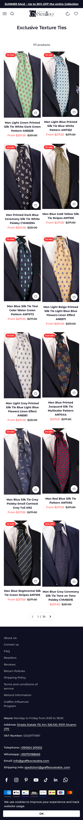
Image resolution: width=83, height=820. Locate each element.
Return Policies (14, 671)
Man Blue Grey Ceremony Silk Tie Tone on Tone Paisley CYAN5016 (61, 595)
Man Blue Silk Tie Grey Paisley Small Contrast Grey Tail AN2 (22, 503)
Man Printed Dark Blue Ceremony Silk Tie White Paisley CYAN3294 (22, 219)
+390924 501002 (31, 747)
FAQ (7, 651)
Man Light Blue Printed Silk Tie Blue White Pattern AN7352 (60, 126)
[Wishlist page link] (76, 14)
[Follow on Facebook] (6, 780)
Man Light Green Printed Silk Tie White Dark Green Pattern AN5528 (22, 126)
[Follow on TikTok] (45, 780)
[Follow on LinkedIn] (55, 780)
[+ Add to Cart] (35, 112)
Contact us (11, 644)
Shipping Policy (15, 677)
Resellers (10, 657)
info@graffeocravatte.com (31, 761)
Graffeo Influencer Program (16, 704)
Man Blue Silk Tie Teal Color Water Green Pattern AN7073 (22, 310)
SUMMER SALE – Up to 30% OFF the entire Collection (42, 4)
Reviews (9, 664)
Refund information (17, 695)
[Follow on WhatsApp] (65, 780)
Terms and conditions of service (21, 686)
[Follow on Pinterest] (26, 780)
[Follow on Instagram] (16, 780)
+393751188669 (30, 754)
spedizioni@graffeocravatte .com (47, 767)
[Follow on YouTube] (36, 780)
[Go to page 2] (50, 616)
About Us (10, 638)
